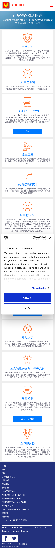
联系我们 (6, 484)
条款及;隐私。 (16, 546)
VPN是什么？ (7, 505)
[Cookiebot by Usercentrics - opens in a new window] (34, 238)
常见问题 (6, 480)
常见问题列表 (27, 418)
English (5, 527)
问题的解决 (6, 487)
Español (5, 531)
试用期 (5, 513)
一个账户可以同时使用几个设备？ (16, 520)
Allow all (27, 297)
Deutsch (14, 527)
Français (15, 531)
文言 (28, 527)
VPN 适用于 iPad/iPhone (12, 498)
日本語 (35, 527)
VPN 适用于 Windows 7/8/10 (14, 502)
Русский (24, 531)
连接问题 (6, 516)
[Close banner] (50, 238)
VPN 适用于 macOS (10, 491)
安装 (27, 131)
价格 (4, 466)
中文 (22, 527)
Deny (27, 307)
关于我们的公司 (8, 476)
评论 (4, 473)
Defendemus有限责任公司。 (19, 544)
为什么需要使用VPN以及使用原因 (16, 509)
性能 (4, 469)
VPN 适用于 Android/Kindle (13, 495)
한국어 (43, 527)
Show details (39, 288)
